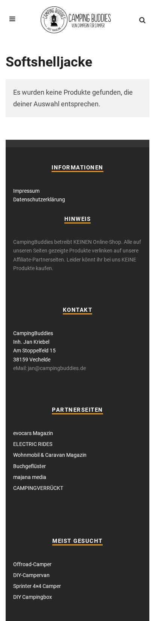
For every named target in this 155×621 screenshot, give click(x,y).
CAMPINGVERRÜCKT (38, 488)
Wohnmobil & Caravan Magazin (50, 455)
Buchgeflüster (29, 466)
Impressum (26, 191)
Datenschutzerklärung (39, 199)
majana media (29, 477)
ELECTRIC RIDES (32, 444)
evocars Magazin (33, 433)
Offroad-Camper (32, 564)
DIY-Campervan (31, 575)
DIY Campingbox (32, 597)
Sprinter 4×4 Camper (37, 586)
